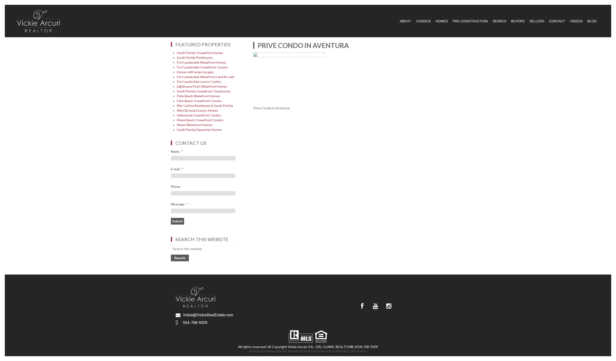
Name (177, 151)
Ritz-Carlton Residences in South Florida (205, 106)
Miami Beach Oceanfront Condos (200, 120)
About (405, 21)
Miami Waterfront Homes (194, 125)
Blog (592, 21)
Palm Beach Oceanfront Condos (199, 101)
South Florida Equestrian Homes (199, 130)
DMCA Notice (359, 351)
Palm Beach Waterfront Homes (198, 96)
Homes (442, 21)
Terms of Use (307, 351)
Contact (557, 21)
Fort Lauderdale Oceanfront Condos (202, 67)
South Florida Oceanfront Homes (200, 53)
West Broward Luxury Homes (197, 110)
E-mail (177, 169)
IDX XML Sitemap (287, 351)
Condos (423, 21)
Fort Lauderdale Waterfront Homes (201, 62)
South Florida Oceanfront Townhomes (204, 91)
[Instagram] (389, 306)
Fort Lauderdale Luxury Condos (199, 82)
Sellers (536, 21)
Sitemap (254, 351)
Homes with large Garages (195, 72)
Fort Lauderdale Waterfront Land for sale (205, 77)
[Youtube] (375, 306)
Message (179, 204)
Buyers (518, 21)
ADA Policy (342, 351)
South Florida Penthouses (195, 58)
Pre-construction (470, 21)
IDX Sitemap (268, 351)
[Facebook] (362, 306)
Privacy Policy (325, 351)
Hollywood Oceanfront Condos (199, 115)
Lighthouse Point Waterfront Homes (202, 86)
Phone (175, 187)
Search (499, 21)
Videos (576, 21)
